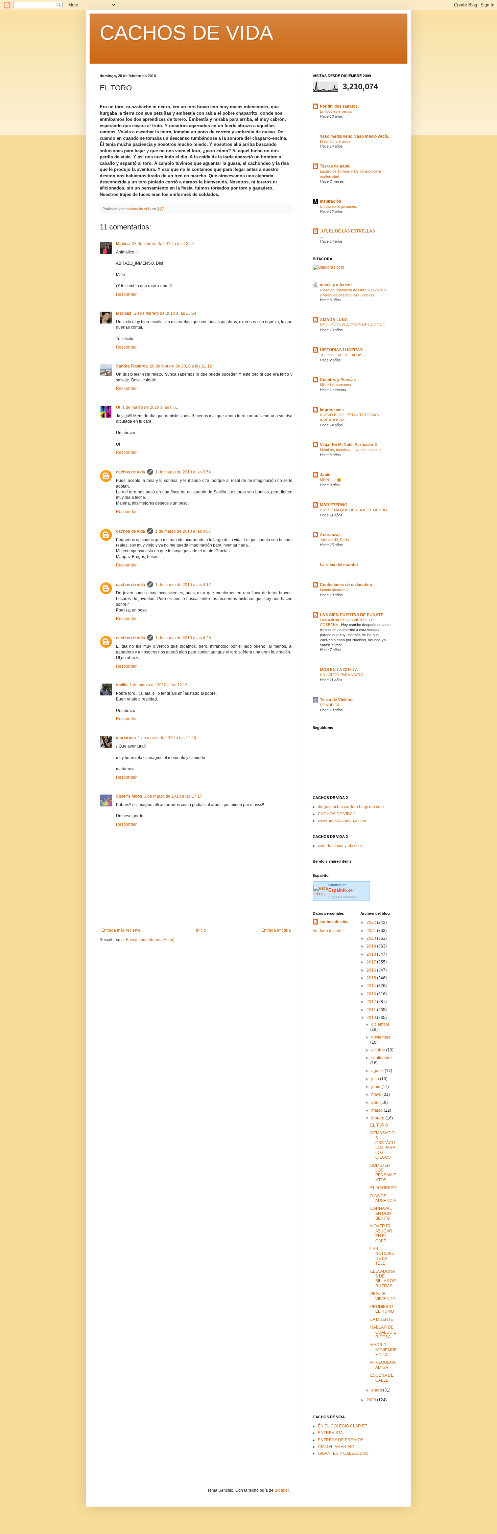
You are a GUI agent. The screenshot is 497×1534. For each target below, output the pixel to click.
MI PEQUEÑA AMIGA (382, 1365)
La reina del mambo (339, 564)
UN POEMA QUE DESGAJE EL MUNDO (353, 510)
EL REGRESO (383, 1187)
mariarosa (126, 737)
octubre (378, 1050)
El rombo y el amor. (335, 141)
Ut (118, 407)
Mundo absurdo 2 (334, 590)
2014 (371, 985)
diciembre (380, 1024)
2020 (371, 938)
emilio (121, 685)
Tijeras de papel (335, 166)
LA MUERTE (381, 1319)
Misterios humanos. (336, 385)
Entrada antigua (276, 930)
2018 (371, 954)
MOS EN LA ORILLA (339, 669)
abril (375, 1102)
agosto (378, 1070)
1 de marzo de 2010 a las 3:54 (183, 472)
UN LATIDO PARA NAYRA (341, 675)
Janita (326, 474)
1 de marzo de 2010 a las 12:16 (158, 685)
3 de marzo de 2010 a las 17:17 (173, 796)
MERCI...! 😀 (330, 480)
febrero (378, 1118)
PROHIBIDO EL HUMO (382, 1309)
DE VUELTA (329, 705)
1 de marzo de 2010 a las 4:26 (183, 638)
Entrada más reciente (121, 930)
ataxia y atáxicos (336, 285)
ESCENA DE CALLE (382, 1377)
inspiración (330, 201)
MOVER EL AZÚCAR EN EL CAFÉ (381, 1233)
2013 (371, 994)
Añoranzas (330, 534)
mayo (376, 1094)
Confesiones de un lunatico (346, 584)
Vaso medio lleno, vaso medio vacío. (354, 136)
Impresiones (332, 409)
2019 (371, 946)
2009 (371, 1400)
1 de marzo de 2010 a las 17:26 (167, 737)
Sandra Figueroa (132, 366)
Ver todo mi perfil (328, 930)
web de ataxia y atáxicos (340, 845)
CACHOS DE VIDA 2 (337, 814)
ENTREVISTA (330, 1432)
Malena (123, 243)
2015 (371, 978)
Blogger (282, 1490)
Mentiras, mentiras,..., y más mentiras (351, 450)
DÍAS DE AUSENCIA (383, 1198)
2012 (371, 1001)
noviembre (381, 1037)
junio (376, 1086)
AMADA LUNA (334, 319)
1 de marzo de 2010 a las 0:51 (150, 407)
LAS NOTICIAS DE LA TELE (382, 1256)
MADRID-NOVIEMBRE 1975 (383, 1349)
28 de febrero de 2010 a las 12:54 (163, 243)
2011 (371, 1009)
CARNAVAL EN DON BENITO (381, 1213)
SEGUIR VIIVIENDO (383, 1296)
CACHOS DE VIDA (186, 32)
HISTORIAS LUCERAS (341, 350)
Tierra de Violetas (337, 699)
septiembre (381, 1057)
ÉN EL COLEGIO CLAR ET (342, 1426)
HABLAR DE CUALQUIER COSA (383, 1332)
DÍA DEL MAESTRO (336, 1446)
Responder (126, 294)
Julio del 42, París (334, 540)
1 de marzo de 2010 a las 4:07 (183, 531)
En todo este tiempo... (337, 111)
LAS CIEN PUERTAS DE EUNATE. (352, 615)
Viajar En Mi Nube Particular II (348, 444)
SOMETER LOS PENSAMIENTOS (383, 1172)
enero (377, 1390)
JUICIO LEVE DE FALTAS (341, 355)
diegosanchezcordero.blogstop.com (351, 806)
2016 (371, 970)
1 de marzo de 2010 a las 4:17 (183, 584)
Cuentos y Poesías (338, 379)
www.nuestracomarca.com (342, 820)
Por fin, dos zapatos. (339, 106)
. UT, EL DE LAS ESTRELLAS (347, 231)
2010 (371, 1017)
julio (375, 1078)
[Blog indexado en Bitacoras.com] (328, 267)
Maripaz (124, 313)
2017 (371, 962)
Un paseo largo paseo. (338, 206)
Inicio (201, 930)
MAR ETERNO (333, 505)
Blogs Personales (342, 897)
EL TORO (379, 1125)
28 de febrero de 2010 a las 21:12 (181, 366)
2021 (371, 930)
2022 (371, 922)
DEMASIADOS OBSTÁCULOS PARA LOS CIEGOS (382, 1145)
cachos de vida (130, 472)
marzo (377, 1110)
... (321, 236)
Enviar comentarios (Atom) (150, 939)
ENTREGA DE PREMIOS (340, 1440)
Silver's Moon (129, 796)
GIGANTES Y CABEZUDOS (343, 1453)
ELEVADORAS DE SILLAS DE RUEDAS (383, 1278)
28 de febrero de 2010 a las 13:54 (165, 313)
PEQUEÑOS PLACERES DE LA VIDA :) (352, 325)
